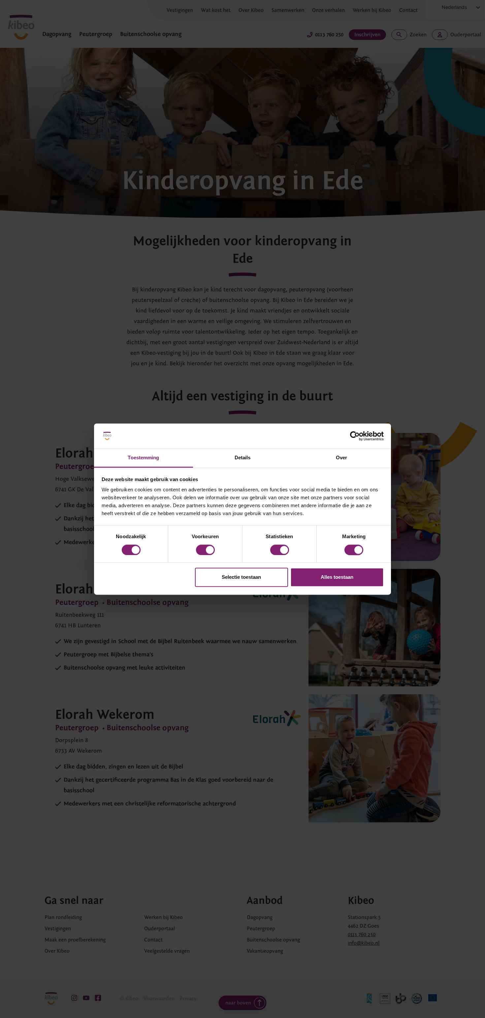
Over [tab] (341, 458)
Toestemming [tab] (143, 458)
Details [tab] (243, 458)
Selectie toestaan (241, 577)
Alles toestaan (337, 577)
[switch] (205, 549)
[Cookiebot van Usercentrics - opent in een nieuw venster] (355, 436)
